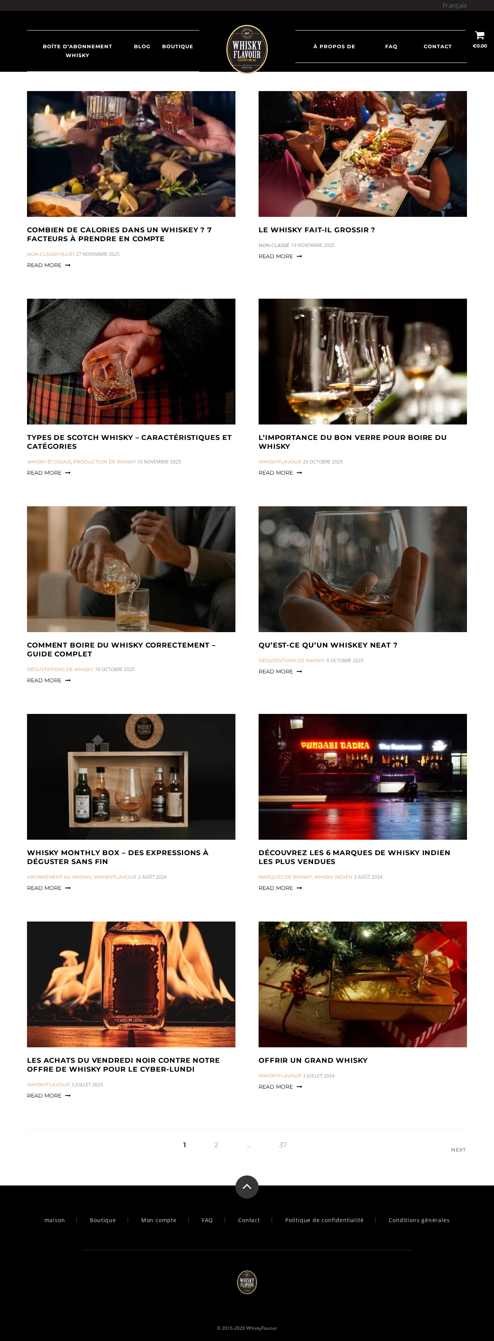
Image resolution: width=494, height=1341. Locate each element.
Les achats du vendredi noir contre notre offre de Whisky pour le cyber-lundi (123, 1065)
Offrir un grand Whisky (313, 1060)
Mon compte (159, 1220)
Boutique (177, 46)
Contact (438, 46)
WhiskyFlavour (280, 462)
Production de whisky (104, 462)
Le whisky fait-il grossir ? (317, 230)
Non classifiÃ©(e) (50, 254)
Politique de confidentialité (324, 1220)
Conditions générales (419, 1220)
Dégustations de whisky (60, 669)
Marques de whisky (285, 877)
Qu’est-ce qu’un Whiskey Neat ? (328, 645)
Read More (44, 265)
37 (283, 1145)
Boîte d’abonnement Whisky (77, 50)
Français (455, 5)
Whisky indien (333, 877)
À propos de (334, 46)
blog (142, 46)
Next (459, 1150)
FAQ (391, 46)
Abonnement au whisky (59, 877)
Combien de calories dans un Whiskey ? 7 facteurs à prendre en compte (119, 234)
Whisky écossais (49, 462)
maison (54, 1220)
